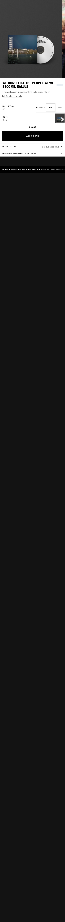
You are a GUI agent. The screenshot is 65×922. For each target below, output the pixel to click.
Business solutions (51, 6)
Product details (13, 96)
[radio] (41, 107)
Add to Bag (32, 136)
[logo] (12, 12)
